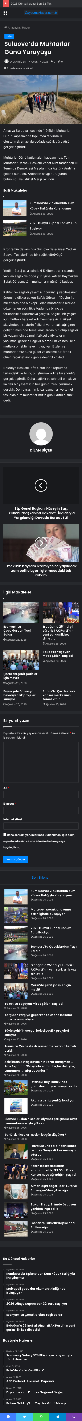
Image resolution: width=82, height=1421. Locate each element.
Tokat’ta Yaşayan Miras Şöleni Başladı (58, 654)
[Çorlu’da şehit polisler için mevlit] (21, 660)
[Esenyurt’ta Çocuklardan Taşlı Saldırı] (21, 612)
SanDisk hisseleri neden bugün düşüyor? (35, 1135)
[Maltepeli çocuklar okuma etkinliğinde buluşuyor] (16, 915)
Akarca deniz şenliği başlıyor (53, 1100)
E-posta (9, 803)
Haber (26, 27)
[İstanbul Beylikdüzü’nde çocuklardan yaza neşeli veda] (16, 1087)
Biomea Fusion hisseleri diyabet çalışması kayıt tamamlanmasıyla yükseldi (40, 1121)
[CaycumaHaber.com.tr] (41, 12)
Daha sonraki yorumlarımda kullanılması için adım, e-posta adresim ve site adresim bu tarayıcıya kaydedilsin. (39, 841)
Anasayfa (13, 27)
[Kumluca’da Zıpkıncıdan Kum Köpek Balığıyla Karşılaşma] (14, 208)
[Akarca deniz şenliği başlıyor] (16, 1106)
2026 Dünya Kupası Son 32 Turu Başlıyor (37, 3)
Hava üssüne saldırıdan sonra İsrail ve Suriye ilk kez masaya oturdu (53, 1150)
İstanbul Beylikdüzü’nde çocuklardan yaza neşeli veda (54, 1084)
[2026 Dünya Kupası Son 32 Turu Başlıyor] (14, 228)
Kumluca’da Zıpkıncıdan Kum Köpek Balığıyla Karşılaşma (53, 893)
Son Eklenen (41, 877)
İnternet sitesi (12, 819)
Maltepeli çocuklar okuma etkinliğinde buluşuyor (51, 911)
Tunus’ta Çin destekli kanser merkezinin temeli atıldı (59, 695)
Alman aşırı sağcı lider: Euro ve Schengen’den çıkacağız (54, 1188)
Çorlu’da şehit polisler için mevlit (20, 676)
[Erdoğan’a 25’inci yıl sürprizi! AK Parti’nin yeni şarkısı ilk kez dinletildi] (61, 612)
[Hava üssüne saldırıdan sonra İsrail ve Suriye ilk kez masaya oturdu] (16, 1151)
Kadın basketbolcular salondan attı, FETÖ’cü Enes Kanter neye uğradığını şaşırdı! (54, 1170)
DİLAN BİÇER (18, 61)
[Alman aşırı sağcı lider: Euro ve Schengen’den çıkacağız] (16, 1191)
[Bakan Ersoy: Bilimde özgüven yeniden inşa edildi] (16, 1210)
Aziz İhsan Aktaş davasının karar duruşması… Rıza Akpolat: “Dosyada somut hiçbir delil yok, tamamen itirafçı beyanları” (39, 1066)
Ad (6, 788)
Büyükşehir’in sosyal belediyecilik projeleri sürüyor (19, 695)
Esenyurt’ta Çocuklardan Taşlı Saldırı (17, 631)
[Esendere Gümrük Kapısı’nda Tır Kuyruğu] (16, 1229)
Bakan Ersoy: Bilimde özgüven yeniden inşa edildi (53, 1206)
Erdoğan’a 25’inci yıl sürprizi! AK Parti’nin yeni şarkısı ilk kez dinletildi (58, 633)
